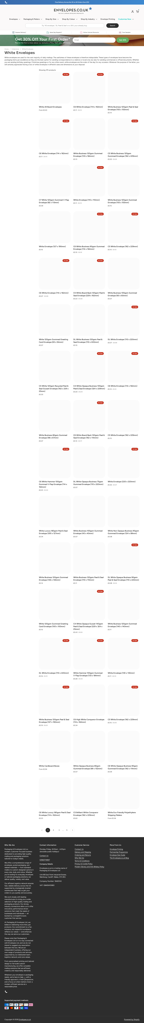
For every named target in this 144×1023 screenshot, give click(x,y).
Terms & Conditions (82, 861)
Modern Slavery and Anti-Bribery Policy (89, 867)
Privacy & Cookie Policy (83, 864)
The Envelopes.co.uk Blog (119, 858)
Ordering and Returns (83, 855)
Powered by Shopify (132, 1020)
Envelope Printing (116, 849)
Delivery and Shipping (83, 852)
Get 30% (122, 40)
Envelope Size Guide (117, 855)
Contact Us (44, 856)
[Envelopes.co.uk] (72, 10)
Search (112, 26)
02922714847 (45, 860)
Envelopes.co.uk (25, 1020)
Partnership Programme (119, 852)
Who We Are (79, 858)
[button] (138, 11)
